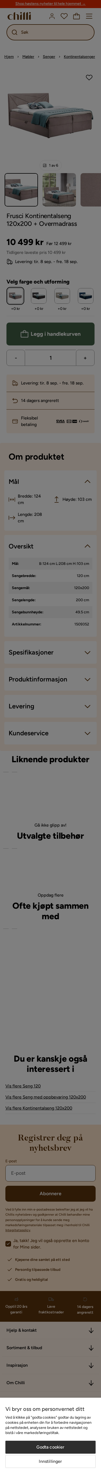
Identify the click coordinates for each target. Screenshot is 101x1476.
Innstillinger (50, 1461)
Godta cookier (50, 1447)
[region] (50, 1437)
